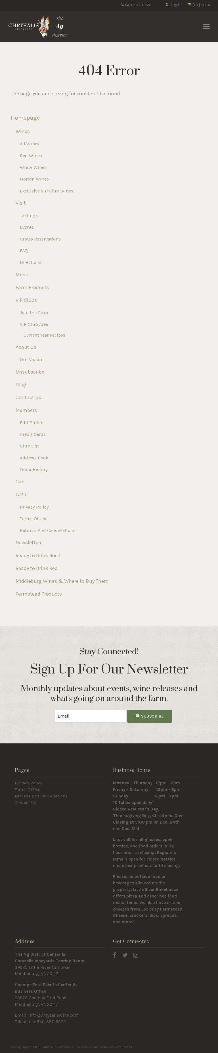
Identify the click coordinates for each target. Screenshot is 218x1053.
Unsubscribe (30, 372)
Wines (23, 131)
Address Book (34, 458)
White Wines (33, 167)
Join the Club (34, 312)
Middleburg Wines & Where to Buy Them (62, 581)
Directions (30, 262)
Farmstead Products (39, 594)
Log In (176, 4)
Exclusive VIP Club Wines (46, 191)
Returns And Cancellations (48, 530)
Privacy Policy (34, 507)
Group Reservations (40, 239)
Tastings (29, 215)
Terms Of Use (33, 518)
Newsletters (29, 542)
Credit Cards (33, 434)
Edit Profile (31, 422)
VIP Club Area (34, 324)
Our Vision (31, 359)
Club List (29, 446)
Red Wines (31, 155)
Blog (21, 385)
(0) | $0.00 (201, 5)
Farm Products (32, 287)
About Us (26, 347)
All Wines (29, 143)
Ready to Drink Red (37, 568)
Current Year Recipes (44, 335)
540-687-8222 (137, 5)
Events (27, 227)
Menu (22, 274)
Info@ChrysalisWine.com (53, 1015)
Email (50, 710)
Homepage (25, 117)
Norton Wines (34, 179)
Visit (21, 203)
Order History (34, 469)
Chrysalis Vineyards (38, 26)
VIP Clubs (26, 300)
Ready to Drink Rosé (38, 555)
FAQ (24, 250)
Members (26, 410)
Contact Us (28, 397)
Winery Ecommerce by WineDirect (104, 1047)
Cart (20, 481)
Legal (22, 494)
